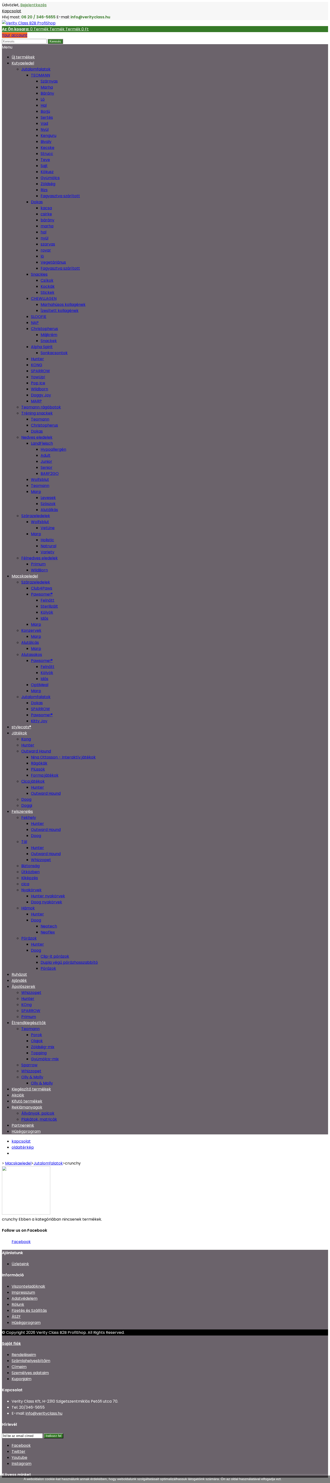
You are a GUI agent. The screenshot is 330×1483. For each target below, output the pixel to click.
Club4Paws (41, 588)
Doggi (26, 805)
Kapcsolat (11, 11)
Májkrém (49, 334)
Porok (36, 1035)
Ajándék (19, 980)
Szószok (48, 503)
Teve (45, 159)
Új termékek (23, 57)
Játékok (19, 733)
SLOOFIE (38, 316)
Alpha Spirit (42, 347)
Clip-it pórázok (55, 956)
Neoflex (48, 932)
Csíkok (47, 280)
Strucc (47, 153)
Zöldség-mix (42, 1047)
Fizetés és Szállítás (29, 1310)
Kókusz (47, 172)
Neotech (49, 926)
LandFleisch (42, 443)
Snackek (49, 341)
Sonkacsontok (54, 353)
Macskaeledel (25, 576)
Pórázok (29, 938)
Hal (44, 105)
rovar (46, 250)
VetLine (48, 528)
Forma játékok (44, 775)
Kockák (48, 286)
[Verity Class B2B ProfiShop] (29, 23)
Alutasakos (31, 654)
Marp (36, 491)
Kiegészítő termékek (31, 1089)
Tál (24, 841)
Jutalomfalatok (35, 69)
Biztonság (30, 866)
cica (25, 884)
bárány (47, 220)
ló (42, 256)
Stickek (47, 292)
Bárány (47, 93)
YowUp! (38, 377)
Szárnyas (49, 81)
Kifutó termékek (27, 1101)
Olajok (37, 1041)
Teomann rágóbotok (41, 407)
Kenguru (48, 135)
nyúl (44, 238)
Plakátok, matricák (39, 1119)
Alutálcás (30, 642)
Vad (44, 123)
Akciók (18, 1095)
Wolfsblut (40, 479)
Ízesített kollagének (60, 310)
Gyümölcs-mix (45, 1059)
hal (43, 232)
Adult (45, 455)
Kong (26, 739)
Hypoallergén (53, 449)
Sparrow (29, 1065)
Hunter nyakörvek (48, 896)
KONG (36, 365)
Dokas (37, 202)
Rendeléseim (24, 1354)
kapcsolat (21, 1141)
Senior (46, 467)
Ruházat (19, 974)
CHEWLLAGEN (44, 298)
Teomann (40, 419)
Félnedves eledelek (39, 558)
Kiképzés (29, 878)
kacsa (46, 208)
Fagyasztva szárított (60, 196)
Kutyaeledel (23, 63)
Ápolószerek (23, 986)
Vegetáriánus (53, 262)
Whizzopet (41, 860)
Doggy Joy (41, 395)
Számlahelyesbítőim (31, 1361)
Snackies (39, 274)
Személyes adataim (30, 1373)
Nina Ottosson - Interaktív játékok (63, 757)
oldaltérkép (23, 1147)
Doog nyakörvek (46, 902)
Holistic (47, 540)
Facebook (21, 1241)
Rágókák (39, 763)
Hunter (37, 359)
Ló (43, 99)
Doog (26, 799)
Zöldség (48, 184)
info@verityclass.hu (44, 1413)
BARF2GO (50, 473)
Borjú (45, 111)
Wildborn (39, 389)
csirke (46, 214)
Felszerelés (22, 811)
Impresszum (23, 1292)
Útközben (30, 872)
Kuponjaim (21, 1379)
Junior (46, 461)
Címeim (19, 1367)
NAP (35, 322)
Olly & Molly (32, 1077)
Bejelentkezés (33, 5)
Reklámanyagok (27, 1107)
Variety (47, 552)
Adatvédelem (24, 1298)
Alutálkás (49, 510)
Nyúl (45, 129)
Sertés (47, 117)
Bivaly (46, 141)
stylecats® (21, 727)
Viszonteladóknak (28, 1286)
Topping (39, 1053)
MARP (36, 401)
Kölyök (47, 612)
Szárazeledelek (35, 516)
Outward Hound (36, 751)
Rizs (44, 190)
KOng (26, 1004)
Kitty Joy (39, 721)
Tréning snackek (37, 413)
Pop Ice (38, 383)
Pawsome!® (42, 594)
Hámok (28, 908)
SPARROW (40, 371)
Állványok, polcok (37, 1113)
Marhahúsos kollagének (63, 304)
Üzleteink (20, 1264)
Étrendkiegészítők (29, 1023)
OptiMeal (39, 685)
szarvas (48, 244)
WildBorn (39, 570)
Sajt (44, 166)
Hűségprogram (26, 1131)
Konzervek (31, 630)
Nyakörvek (31, 890)
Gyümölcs (50, 178)
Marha (47, 87)
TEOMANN (40, 75)
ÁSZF (16, 1316)
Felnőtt (47, 600)
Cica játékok (33, 781)
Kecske (47, 147)
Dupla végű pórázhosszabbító (69, 962)
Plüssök (38, 769)
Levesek (48, 497)
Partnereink (23, 1125)
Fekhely (28, 817)
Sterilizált (49, 606)
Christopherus (44, 328)
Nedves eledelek (36, 437)
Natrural (48, 546)
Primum (38, 564)
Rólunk (18, 1304)
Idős (44, 618)
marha (47, 226)
